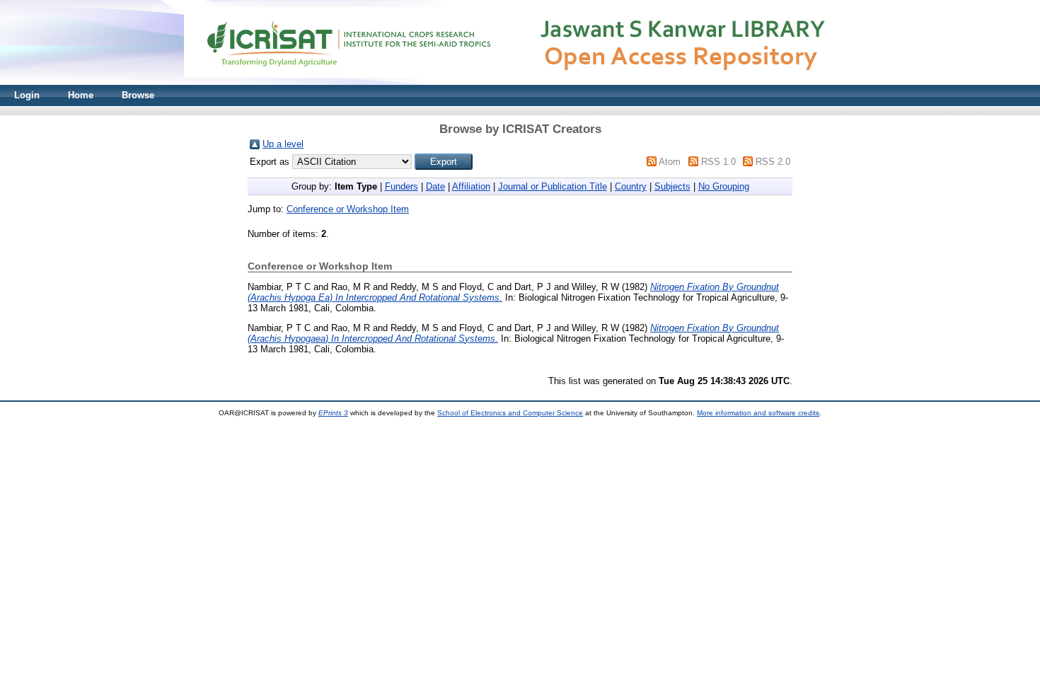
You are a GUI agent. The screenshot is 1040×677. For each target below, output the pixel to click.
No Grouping (723, 186)
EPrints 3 (333, 413)
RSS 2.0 (773, 161)
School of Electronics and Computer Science (510, 413)
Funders (401, 186)
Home (80, 95)
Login (27, 95)
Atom (670, 161)
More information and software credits (758, 413)
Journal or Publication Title (552, 186)
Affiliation (471, 186)
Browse (138, 95)
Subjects (672, 186)
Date (435, 186)
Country (631, 186)
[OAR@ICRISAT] (520, 81)
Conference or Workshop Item (348, 209)
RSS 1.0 (718, 161)
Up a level (283, 144)
